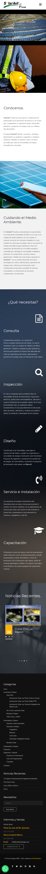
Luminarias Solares (10, 692)
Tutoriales (9, 762)
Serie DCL (9, 695)
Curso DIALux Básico (24, 630)
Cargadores (13, 729)
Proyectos (7, 749)
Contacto (7, 765)
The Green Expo (9, 782)
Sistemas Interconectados (15, 723)
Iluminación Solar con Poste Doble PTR (23, 701)
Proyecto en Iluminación (14, 755)
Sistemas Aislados (12, 726)
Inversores (13, 736)
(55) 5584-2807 (9, 838)
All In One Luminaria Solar (15, 710)
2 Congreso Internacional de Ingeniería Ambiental (20, 779)
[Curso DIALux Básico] (23, 615)
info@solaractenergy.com (20, 842)
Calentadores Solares (11, 746)
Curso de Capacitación (14, 759)
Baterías (12, 733)
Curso (6, 789)
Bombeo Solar (11, 742)
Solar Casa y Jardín (13, 717)
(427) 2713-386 (9, 831)
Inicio (5, 689)
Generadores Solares (11, 720)
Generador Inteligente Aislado (19, 739)
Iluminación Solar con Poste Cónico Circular (24, 698)
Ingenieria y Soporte (10, 752)
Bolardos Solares (12, 713)
